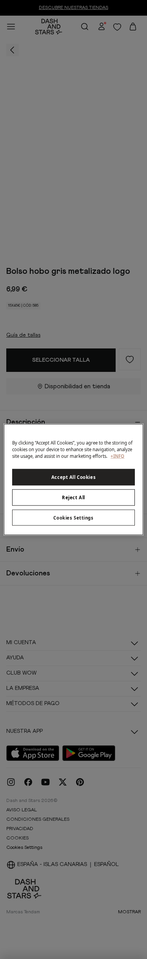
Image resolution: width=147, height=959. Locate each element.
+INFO (117, 456)
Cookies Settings (73, 517)
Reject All (73, 497)
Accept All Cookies (73, 477)
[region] (73, 479)
